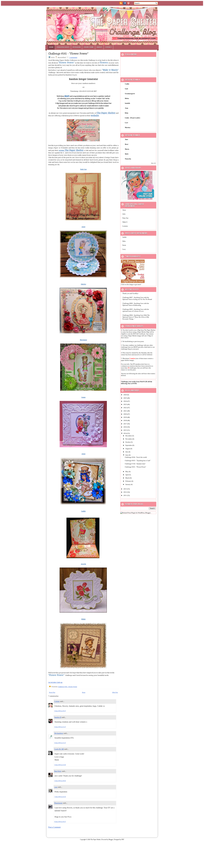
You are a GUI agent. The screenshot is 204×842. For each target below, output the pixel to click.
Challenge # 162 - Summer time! (135, 464)
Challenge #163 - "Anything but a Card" (138, 460)
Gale (126, 89)
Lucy (124, 249)
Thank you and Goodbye (130, 293)
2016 (125, 427)
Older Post (115, 692)
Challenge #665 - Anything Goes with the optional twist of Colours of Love (135, 310)
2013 (125, 489)
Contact (108, 47)
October (128, 442)
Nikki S (124, 222)
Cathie (127, 84)
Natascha (128, 159)
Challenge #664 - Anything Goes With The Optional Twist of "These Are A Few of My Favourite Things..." (136, 317)
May (127, 471)
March (127, 478)
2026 (125, 395)
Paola (124, 245)
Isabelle (127, 103)
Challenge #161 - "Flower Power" (68, 53)
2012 (125, 492)
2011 (125, 495)
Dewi (126, 144)
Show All (153, 163)
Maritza (127, 127)
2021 (125, 411)
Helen (127, 98)
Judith (124, 237)
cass (55, 787)
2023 (125, 404)
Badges (99, 47)
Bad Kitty (57, 771)
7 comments (73, 57)
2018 (125, 420)
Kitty (126, 113)
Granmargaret (130, 93)
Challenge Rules (63, 47)
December (128, 436)
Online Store (89, 47)
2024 (125, 401)
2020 (125, 414)
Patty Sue (125, 218)
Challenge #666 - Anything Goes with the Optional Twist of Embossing (135, 304)
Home (51, 47)
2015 (125, 430)
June (127, 455)
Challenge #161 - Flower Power (67, 687)
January (128, 484)
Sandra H (57, 717)
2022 (125, 407)
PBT (122, 839)
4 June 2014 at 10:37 (60, 711)
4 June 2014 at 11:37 (60, 742)
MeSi (126, 154)
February (128, 481)
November (128, 439)
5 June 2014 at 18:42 (60, 780)
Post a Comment (54, 827)
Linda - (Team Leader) (132, 118)
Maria (127, 149)
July (126, 452)
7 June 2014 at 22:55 (60, 796)
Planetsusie (58, 803)
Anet (126, 139)
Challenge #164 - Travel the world (136, 457)
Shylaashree (58, 733)
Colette (57, 701)
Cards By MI (59, 749)
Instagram (77, 47)
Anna (124, 210)
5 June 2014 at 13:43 (60, 764)
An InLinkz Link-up (55, 682)
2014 (125, 433)
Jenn (126, 108)
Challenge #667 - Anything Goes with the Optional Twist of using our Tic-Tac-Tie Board (137, 298)
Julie (123, 214)
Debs (124, 241)
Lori (126, 123)
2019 (125, 417)
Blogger (111, 839)
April (127, 475)
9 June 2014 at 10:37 (60, 821)
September (128, 445)
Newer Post (52, 692)
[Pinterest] (128, 4)
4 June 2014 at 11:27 (60, 726)
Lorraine (125, 226)
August (127, 448)
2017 (125, 424)
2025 (125, 398)
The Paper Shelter (96, 839)
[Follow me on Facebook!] (125, 4)
